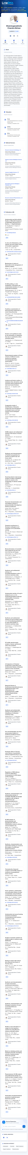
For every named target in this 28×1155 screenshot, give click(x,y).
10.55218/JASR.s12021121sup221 (14, 251)
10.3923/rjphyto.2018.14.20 (13, 513)
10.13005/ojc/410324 (11, 232)
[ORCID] (14, 35)
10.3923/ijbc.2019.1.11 (11, 368)
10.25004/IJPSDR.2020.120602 (13, 297)
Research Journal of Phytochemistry (13, 197)
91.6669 (17, 31)
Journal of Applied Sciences (11, 172)
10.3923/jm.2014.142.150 (12, 902)
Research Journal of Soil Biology (12, 150)
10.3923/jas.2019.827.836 (12, 393)
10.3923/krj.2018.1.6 (11, 490)
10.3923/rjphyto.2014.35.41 (13, 925)
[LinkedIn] (17, 35)
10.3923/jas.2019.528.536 (12, 420)
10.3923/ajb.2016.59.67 (12, 760)
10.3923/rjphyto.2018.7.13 (12, 537)
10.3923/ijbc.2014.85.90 (12, 857)
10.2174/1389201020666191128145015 (15, 321)
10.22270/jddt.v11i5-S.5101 (13, 272)
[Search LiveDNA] (24, 1126)
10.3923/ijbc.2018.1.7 (11, 465)
